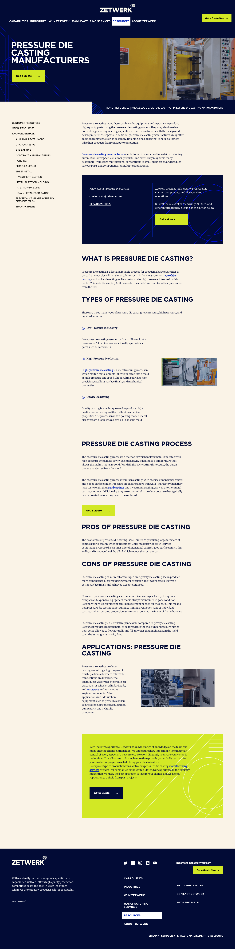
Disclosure (215, 936)
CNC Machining (25, 145)
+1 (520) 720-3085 (100, 204)
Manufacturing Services (91, 21)
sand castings (116, 487)
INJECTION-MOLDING (28, 188)
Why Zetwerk (59, 21)
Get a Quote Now (214, 18)
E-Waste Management (191, 936)
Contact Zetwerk (190, 894)
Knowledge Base (142, 108)
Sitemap (154, 936)
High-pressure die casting (97, 370)
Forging (21, 161)
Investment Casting (29, 177)
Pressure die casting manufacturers (103, 154)
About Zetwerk (144, 21)
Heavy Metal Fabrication (33, 193)
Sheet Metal (24, 172)
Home (109, 108)
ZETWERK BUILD (187, 902)
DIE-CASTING (163, 108)
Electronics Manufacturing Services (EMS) (35, 200)
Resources (121, 21)
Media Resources (23, 128)
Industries (38, 21)
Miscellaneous (26, 166)
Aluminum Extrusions (30, 139)
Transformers (25, 207)
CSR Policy (168, 936)
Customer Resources (26, 123)
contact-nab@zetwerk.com (106, 196)
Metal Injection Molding (32, 182)
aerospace (93, 689)
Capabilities (18, 21)
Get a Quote (24, 76)
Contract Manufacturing (33, 155)
